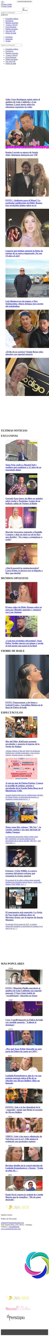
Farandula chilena (11, 19)
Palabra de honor (11, 29)
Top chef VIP (10, 31)
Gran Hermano (10, 27)
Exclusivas (9, 21)
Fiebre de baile (10, 33)
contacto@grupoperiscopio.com (12, 1223)
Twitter (8, 41)
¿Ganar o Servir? (11, 25)
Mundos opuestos (11, 23)
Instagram (9, 39)
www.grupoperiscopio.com (11, 1229)
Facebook (9, 37)
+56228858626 (13, 1227)
